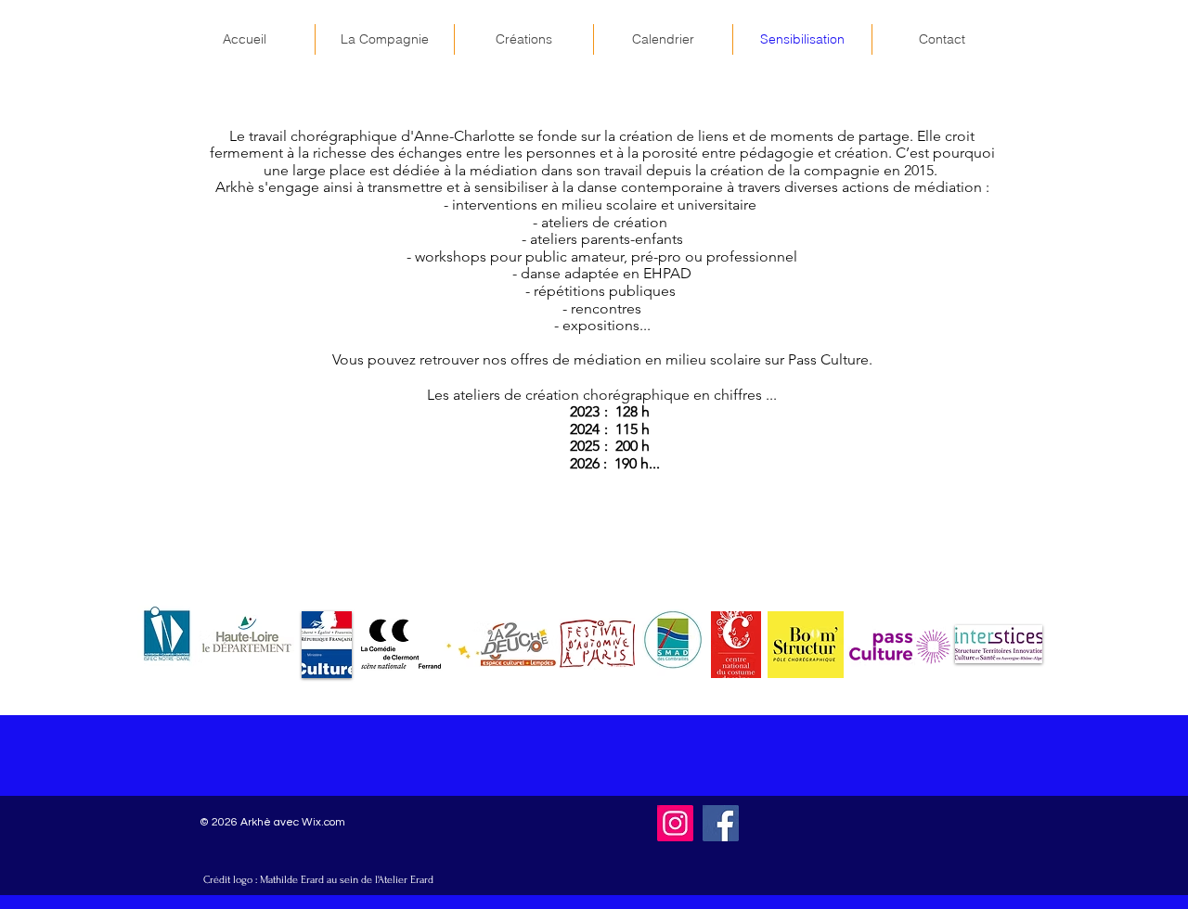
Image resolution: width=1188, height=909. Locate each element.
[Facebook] (721, 823)
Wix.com (323, 822)
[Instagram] (675, 823)
